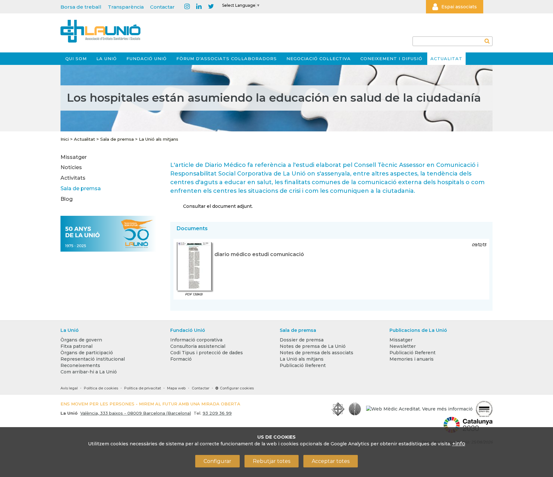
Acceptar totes (330, 461)
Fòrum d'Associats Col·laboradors (226, 58)
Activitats (72, 178)
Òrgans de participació (86, 353)
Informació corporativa (196, 340)
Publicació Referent (303, 365)
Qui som (76, 58)
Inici (64, 139)
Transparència (126, 7)
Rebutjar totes (271, 461)
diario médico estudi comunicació (259, 254)
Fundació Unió (146, 58)
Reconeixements (80, 365)
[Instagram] (187, 6)
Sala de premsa (117, 139)
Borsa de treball (80, 7)
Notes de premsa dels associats (316, 353)
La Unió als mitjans (158, 139)
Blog (66, 199)
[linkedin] (199, 6)
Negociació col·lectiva (318, 58)
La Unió (106, 58)
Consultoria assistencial (197, 346)
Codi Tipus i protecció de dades (206, 353)
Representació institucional (92, 359)
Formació (181, 359)
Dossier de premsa (302, 340)
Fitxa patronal (76, 346)
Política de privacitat (142, 388)
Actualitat (446, 58)
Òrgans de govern (81, 340)
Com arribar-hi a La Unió (88, 372)
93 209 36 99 (217, 413)
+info (458, 444)
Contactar (162, 7)
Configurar (217, 461)
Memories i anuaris (411, 359)
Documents (192, 228)
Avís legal (69, 388)
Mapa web (176, 388)
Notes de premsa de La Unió (313, 346)
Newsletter (402, 346)
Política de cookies (101, 388)
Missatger (73, 157)
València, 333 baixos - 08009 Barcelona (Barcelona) (135, 413)
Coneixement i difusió (391, 58)
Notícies (71, 167)
